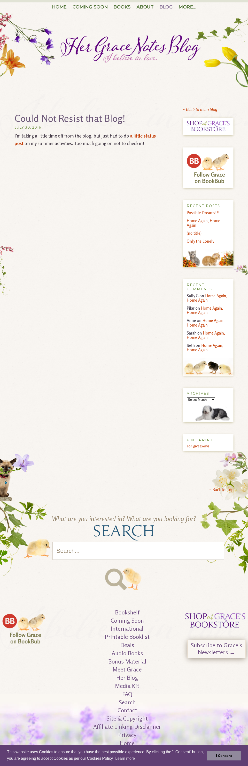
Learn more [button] (125, 758)
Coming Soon (90, 7)
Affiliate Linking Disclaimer (127, 726)
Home (59, 7)
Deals (127, 645)
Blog (166, 7)
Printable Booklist (127, 636)
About (145, 7)
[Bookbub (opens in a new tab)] (24, 643)
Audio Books (127, 653)
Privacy (127, 734)
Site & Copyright (127, 718)
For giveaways (198, 446)
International (127, 628)
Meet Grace (127, 669)
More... (187, 7)
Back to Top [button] (221, 489)
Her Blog (127, 677)
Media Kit (127, 685)
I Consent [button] (224, 756)
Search (127, 702)
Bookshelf (127, 612)
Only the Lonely (200, 241)
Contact (127, 710)
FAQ (127, 694)
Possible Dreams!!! (203, 212)
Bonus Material (127, 661)
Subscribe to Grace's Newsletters (216, 649)
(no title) (194, 233)
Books (122, 7)
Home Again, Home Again (203, 222)
